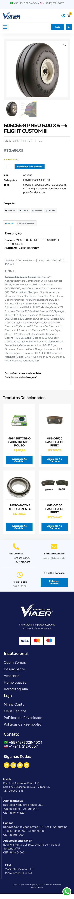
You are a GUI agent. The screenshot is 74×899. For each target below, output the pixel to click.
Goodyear (53, 188)
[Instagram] (13, 765)
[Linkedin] (26, 765)
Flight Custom (39, 188)
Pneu (63, 188)
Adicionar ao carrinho (29, 166)
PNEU (46, 180)
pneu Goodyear (32, 192)
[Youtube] (20, 765)
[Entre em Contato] (54, 546)
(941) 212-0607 (22, 562)
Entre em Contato (54, 553)
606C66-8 (60, 184)
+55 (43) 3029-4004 (26, 742)
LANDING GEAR (32, 180)
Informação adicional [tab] (25, 223)
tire (43, 192)
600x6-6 (48, 184)
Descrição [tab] (9, 223)
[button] (5, 27)
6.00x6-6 (28, 184)
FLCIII (26, 188)
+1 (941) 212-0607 (23, 746)
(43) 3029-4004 (21, 558)
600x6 (38, 184)
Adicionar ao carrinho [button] (19, 460)
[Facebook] (7, 765)
